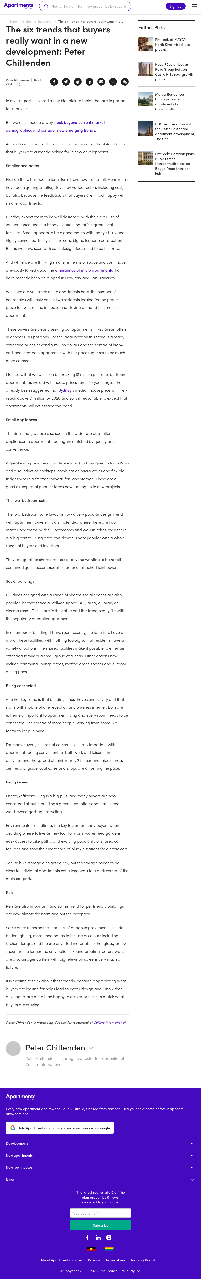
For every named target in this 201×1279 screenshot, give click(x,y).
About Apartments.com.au (61, 1259)
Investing (44, 21)
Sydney (65, 390)
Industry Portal (143, 1259)
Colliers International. (109, 1022)
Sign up (176, 6)
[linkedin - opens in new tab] (98, 1236)
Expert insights (21, 21)
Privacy (94, 1259)
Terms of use (115, 1259)
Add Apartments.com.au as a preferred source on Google (64, 1127)
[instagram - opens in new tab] (109, 1236)
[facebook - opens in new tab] (87, 1236)
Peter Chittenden (55, 1047)
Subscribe (100, 1225)
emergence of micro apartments (84, 270)
